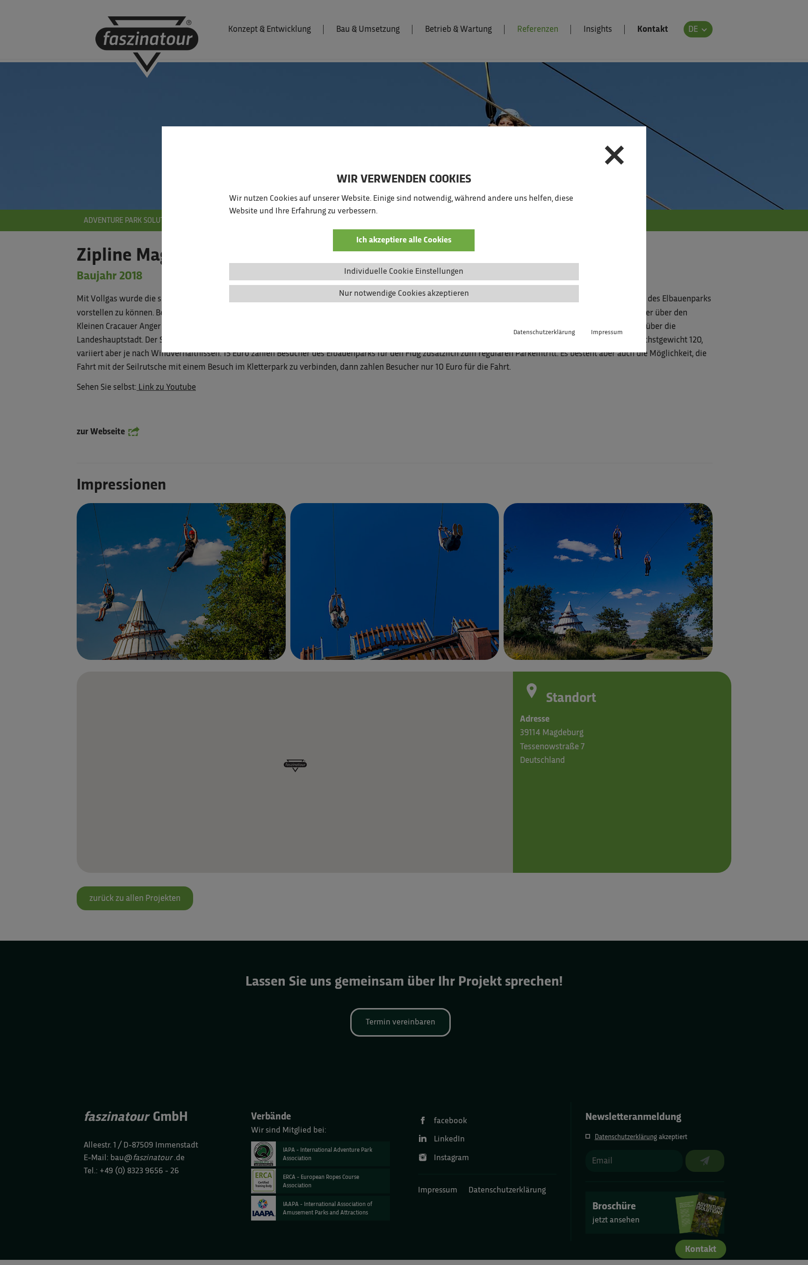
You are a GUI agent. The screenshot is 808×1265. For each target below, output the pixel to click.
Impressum (607, 332)
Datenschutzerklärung (544, 332)
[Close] (614, 157)
